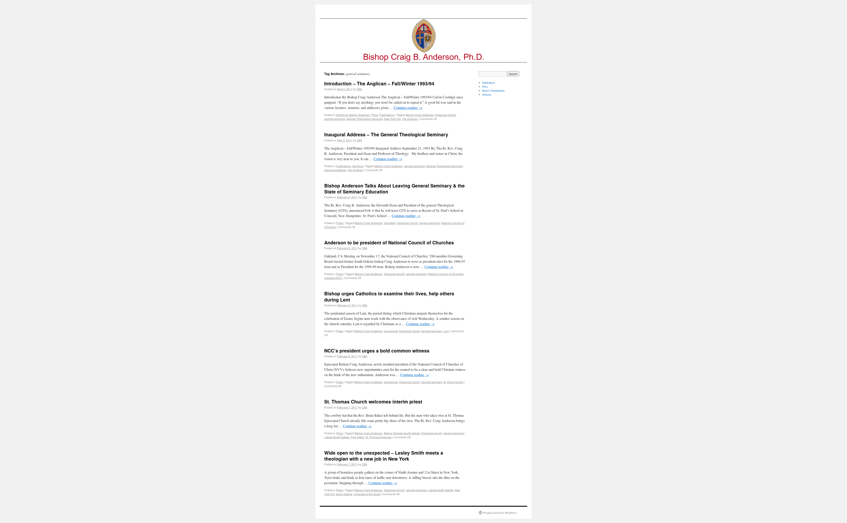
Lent (446, 331)
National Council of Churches (445, 274)
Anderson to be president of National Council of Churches (389, 242)
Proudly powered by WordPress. (500, 512)
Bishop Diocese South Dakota (402, 433)
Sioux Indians (344, 494)
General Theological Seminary (364, 119)
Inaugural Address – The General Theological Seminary (386, 134)
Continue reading (408, 107)
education (390, 223)
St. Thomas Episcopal (378, 437)
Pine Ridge (357, 437)
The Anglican (410, 119)
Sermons (357, 166)
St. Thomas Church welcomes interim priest (373, 401)
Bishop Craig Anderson (420, 115)
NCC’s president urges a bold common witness (376, 350)
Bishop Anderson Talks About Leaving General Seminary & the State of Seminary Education (394, 188)
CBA (359, 89)
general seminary (334, 119)
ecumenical (391, 331)
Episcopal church (445, 115)
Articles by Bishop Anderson (353, 115)
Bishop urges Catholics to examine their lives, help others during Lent (389, 296)
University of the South (367, 494)
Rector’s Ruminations (493, 90)
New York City (392, 119)
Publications (386, 115)
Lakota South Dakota (336, 437)
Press (374, 115)
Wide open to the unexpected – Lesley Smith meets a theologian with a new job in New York (383, 455)
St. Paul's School (453, 382)
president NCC (333, 278)
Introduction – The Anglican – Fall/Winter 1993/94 (379, 83)
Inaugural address (335, 170)
